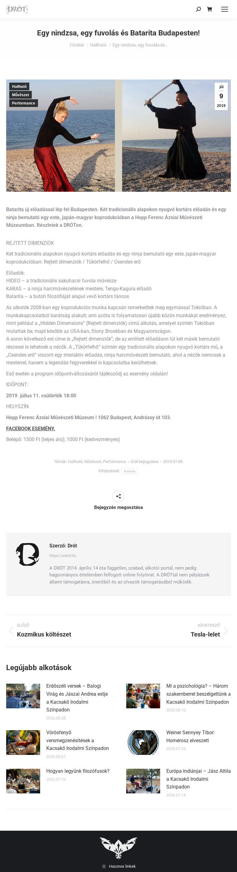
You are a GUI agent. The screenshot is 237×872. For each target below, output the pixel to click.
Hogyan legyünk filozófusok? (78, 771)
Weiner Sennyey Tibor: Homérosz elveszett (190, 736)
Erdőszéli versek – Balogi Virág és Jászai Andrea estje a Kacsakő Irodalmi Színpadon (77, 698)
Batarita (129, 471)
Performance (23, 103)
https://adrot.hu (62, 555)
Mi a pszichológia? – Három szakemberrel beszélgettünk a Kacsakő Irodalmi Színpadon (198, 694)
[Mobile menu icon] (224, 9)
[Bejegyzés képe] (23, 696)
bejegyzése (145, 461)
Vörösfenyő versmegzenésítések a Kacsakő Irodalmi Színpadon (77, 740)
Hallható (19, 86)
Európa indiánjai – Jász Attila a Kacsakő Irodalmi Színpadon (198, 779)
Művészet (20, 95)
